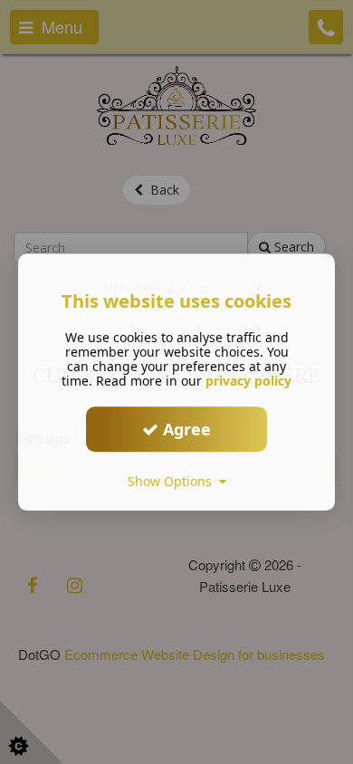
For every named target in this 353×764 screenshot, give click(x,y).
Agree (184, 429)
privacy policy (248, 380)
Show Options (173, 481)
